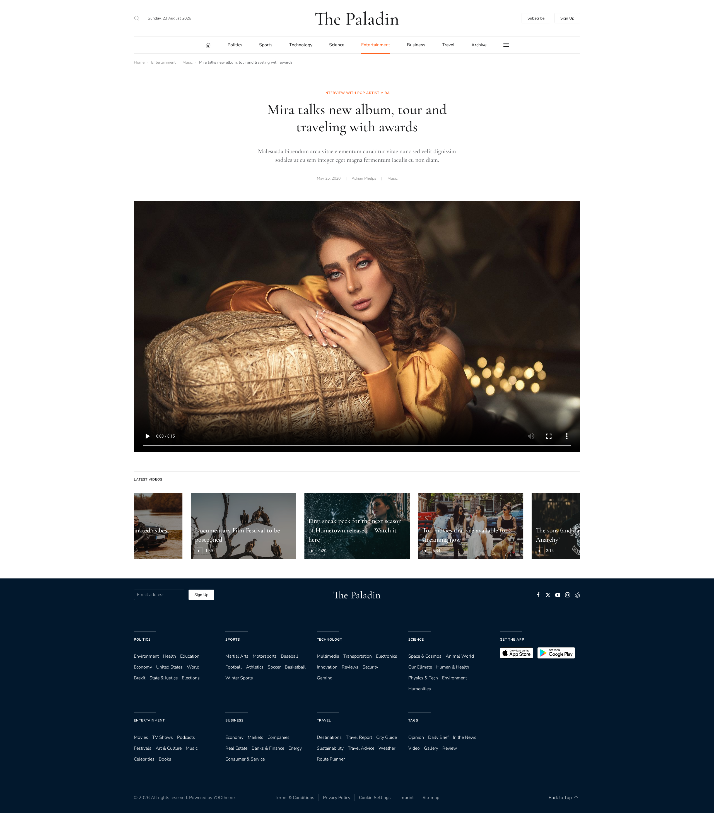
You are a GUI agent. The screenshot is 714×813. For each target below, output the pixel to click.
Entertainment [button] (375, 45)
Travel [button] (448, 45)
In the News (464, 737)
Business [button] (416, 45)
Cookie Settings (375, 798)
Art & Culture (169, 748)
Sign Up (567, 18)
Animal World (460, 656)
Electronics (386, 656)
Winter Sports (239, 678)
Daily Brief (438, 737)
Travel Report (359, 737)
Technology (329, 639)
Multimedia (328, 656)
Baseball (289, 656)
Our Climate (420, 667)
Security (370, 667)
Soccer (274, 667)
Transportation (357, 656)
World (193, 667)
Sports (232, 639)
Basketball (295, 667)
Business (234, 720)
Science (416, 639)
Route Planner (331, 759)
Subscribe (535, 18)
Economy (143, 667)
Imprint (406, 798)
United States (169, 667)
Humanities (419, 689)
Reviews (350, 667)
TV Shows (162, 737)
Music (392, 178)
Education (189, 656)
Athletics (255, 667)
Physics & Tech (423, 678)
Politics (142, 639)
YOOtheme (224, 798)
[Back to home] (357, 18)
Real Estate (236, 748)
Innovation (327, 667)
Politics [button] (235, 45)
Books (165, 759)
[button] (136, 18)
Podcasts (186, 737)
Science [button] (336, 45)
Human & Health (452, 667)
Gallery (431, 748)
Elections (191, 678)
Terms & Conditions (294, 798)
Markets (255, 737)
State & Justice (163, 678)
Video (414, 748)
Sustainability (330, 748)
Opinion (416, 737)
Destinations (329, 737)
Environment (454, 678)
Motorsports (265, 656)
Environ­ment (146, 656)
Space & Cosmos (425, 656)
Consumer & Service (245, 759)
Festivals (142, 748)
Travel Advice (361, 748)
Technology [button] (300, 45)
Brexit (139, 678)
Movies (141, 737)
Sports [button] (265, 45)
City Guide (386, 737)
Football (233, 667)
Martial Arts (237, 656)
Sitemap (431, 798)
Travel (324, 720)
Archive (479, 45)
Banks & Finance (268, 748)
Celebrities (144, 759)
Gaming (324, 678)
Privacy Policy (336, 798)
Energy (295, 748)
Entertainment (149, 720)
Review (449, 748)
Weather (386, 748)
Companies (278, 737)
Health (169, 656)
